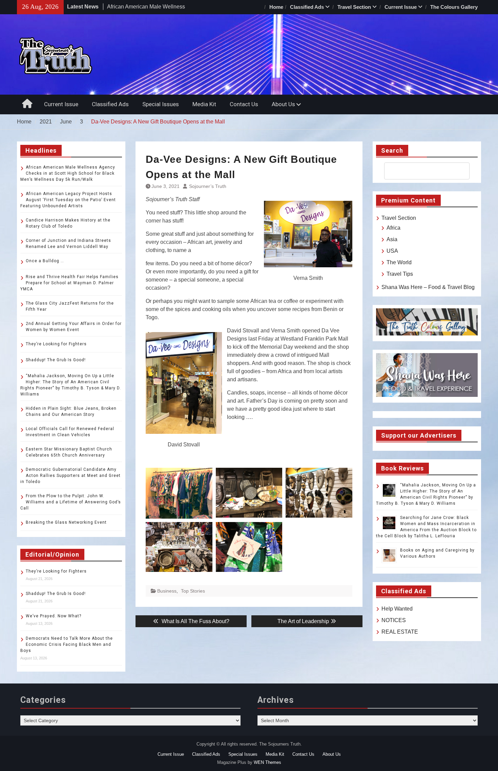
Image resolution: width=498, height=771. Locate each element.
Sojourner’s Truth (207, 186)
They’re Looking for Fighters (56, 344)
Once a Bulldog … (45, 260)
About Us (283, 104)
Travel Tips (400, 274)
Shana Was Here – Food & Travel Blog (428, 287)
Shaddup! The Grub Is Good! (56, 360)
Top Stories (193, 591)
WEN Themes (267, 762)
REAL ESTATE (399, 632)
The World (399, 262)
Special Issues (160, 104)
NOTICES (393, 620)
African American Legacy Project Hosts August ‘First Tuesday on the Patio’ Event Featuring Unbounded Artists (68, 199)
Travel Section (354, 7)
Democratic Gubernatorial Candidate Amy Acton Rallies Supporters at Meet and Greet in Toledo (70, 475)
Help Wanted (397, 609)
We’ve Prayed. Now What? (53, 616)
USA (392, 251)
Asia (392, 239)
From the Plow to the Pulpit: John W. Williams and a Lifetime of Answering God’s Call (70, 502)
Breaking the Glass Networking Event (66, 522)
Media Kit (204, 104)
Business (167, 591)
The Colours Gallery (454, 7)
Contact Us (244, 104)
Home (276, 7)
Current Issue (401, 7)
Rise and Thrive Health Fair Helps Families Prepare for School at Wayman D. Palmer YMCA (69, 282)
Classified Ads (307, 7)
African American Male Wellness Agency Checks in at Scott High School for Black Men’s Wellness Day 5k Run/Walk (67, 173)
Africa (393, 228)
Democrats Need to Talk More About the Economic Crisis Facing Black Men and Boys (66, 644)
